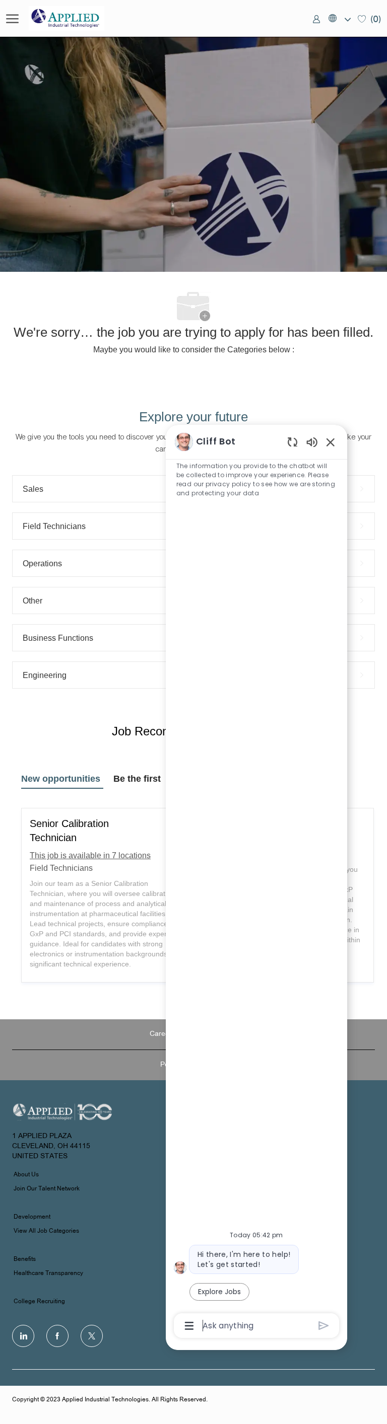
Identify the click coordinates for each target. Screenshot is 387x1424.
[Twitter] (92, 1336)
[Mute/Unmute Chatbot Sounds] (311, 441)
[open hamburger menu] (12, 19)
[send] (323, 1325)
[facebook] (57, 1336)
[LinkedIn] (23, 1336)
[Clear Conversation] (292, 441)
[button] (339, 19)
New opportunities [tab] (60, 779)
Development (32, 1217)
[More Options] (189, 1326)
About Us (26, 1175)
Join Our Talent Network (47, 1189)
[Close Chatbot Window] (330, 442)
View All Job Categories (46, 1231)
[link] (316, 18)
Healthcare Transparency (48, 1273)
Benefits (25, 1259)
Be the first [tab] (137, 779)
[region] (256, 883)
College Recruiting (39, 1302)
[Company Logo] (79, 18)
